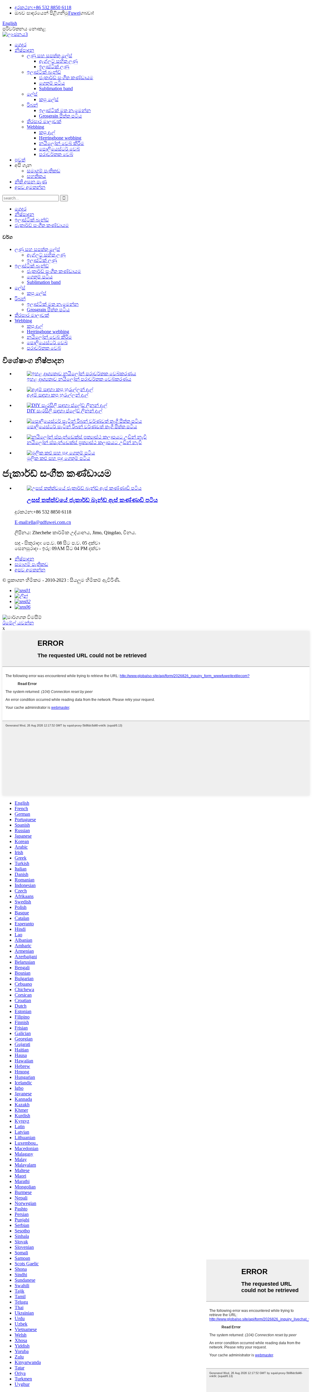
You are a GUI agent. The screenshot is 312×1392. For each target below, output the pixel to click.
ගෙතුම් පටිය (52, 83)
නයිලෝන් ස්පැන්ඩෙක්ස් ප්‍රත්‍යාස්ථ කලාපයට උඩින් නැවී (84, 442)
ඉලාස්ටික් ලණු (54, 66)
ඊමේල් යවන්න (18, 622)
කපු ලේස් (48, 99)
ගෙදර (21, 44)
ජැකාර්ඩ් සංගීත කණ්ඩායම (66, 77)
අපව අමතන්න (30, 187)
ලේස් (32, 94)
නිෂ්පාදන (24, 50)
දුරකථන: (24, 7)
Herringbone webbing (60, 137)
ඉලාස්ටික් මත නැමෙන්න (65, 110)
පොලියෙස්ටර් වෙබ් (59, 148)
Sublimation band (56, 88)
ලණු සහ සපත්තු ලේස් (49, 55)
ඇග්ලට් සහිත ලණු (58, 61)
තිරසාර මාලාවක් (44, 121)
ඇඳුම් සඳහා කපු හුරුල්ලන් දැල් (57, 394)
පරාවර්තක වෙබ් (56, 154)
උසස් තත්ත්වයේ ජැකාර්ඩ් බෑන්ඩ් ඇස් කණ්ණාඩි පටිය (92, 500)
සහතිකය (36, 176)
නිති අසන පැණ (31, 181)
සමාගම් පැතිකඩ (43, 170)
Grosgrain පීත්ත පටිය (60, 115)
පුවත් (20, 159)
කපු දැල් (47, 132)
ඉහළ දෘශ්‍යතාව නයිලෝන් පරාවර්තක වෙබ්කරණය (79, 379)
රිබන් (32, 105)
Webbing (35, 126)
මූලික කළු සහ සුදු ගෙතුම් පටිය (58, 458)
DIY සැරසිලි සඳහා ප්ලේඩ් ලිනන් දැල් (64, 410)
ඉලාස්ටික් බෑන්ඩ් (44, 72)
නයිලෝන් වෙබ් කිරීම (61, 143)
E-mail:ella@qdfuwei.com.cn (43, 522)
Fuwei (74, 13)
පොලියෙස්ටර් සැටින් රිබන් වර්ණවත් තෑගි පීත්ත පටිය (82, 426)
